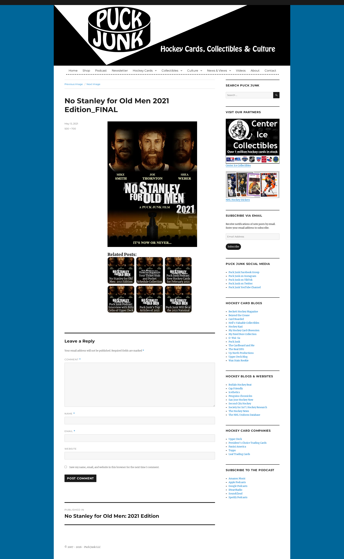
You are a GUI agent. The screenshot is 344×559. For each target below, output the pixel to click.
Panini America (237, 446)
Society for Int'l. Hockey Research (248, 407)
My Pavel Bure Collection (243, 334)
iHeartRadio (235, 489)
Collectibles (170, 70)
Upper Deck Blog (238, 356)
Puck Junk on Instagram (242, 276)
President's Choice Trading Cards (248, 442)
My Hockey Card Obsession (244, 330)
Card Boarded (236, 319)
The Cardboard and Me (241, 345)
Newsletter (120, 70)
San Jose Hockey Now (241, 399)
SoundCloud (235, 493)
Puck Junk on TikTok (240, 279)
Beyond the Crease (239, 315)
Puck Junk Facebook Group (244, 272)
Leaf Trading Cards (239, 454)
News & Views (217, 70)
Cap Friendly (236, 388)
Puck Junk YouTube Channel (245, 287)
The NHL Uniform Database (244, 414)
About (255, 70)
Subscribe (233, 246)
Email (69, 431)
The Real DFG (236, 349)
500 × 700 (70, 128)
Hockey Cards (143, 70)
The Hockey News (239, 411)
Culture (192, 70)
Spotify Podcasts (238, 497)
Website (70, 448)
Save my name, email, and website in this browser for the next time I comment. (114, 467)
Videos (241, 70)
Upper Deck (235, 439)
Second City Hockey (240, 403)
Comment (72, 359)
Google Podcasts (238, 486)
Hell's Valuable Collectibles (244, 322)
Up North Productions (241, 353)
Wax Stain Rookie (239, 360)
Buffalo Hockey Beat (240, 384)
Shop (86, 70)
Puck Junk (234, 341)
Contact (270, 70)
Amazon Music (237, 478)
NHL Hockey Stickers (238, 199)
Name (69, 413)
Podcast (101, 70)
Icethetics (234, 392)
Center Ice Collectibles (238, 165)
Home (73, 70)
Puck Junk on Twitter (241, 283)
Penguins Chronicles (240, 396)
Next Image (93, 84)
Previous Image (73, 84)
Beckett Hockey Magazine (243, 311)
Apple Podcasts (237, 482)
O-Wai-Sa (234, 337)
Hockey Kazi (236, 326)
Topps (232, 450)
